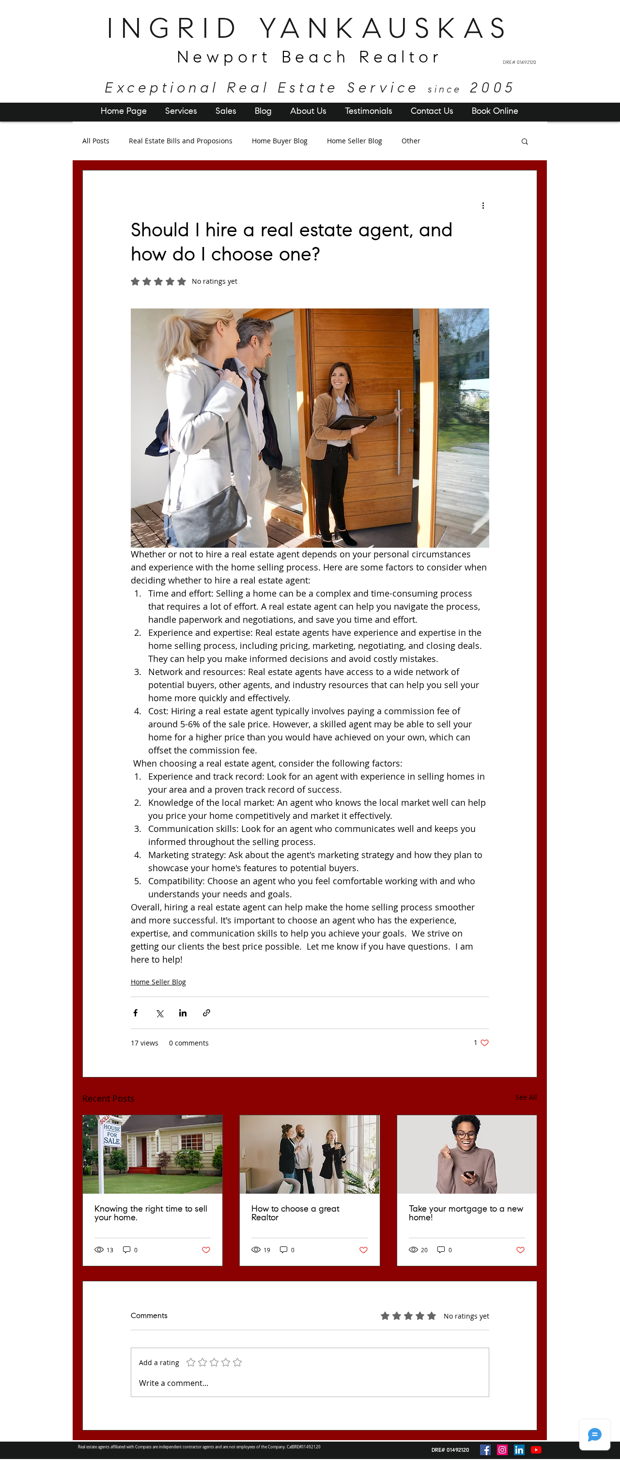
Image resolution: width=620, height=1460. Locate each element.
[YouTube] (536, 1450)
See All (526, 1097)
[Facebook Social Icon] (485, 1450)
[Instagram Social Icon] (502, 1450)
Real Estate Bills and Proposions (180, 141)
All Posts (95, 141)
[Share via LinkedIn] (182, 1012)
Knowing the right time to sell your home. (150, 1214)
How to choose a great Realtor (295, 1214)
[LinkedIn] (519, 1450)
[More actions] (483, 205)
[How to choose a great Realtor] (309, 1154)
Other (411, 141)
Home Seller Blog (354, 141)
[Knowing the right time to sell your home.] (152, 1154)
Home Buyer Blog (280, 141)
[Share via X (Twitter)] (159, 1012)
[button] (524, 141)
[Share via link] (206, 1012)
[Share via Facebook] (135, 1012)
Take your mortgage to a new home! (466, 1214)
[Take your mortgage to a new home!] (467, 1154)
